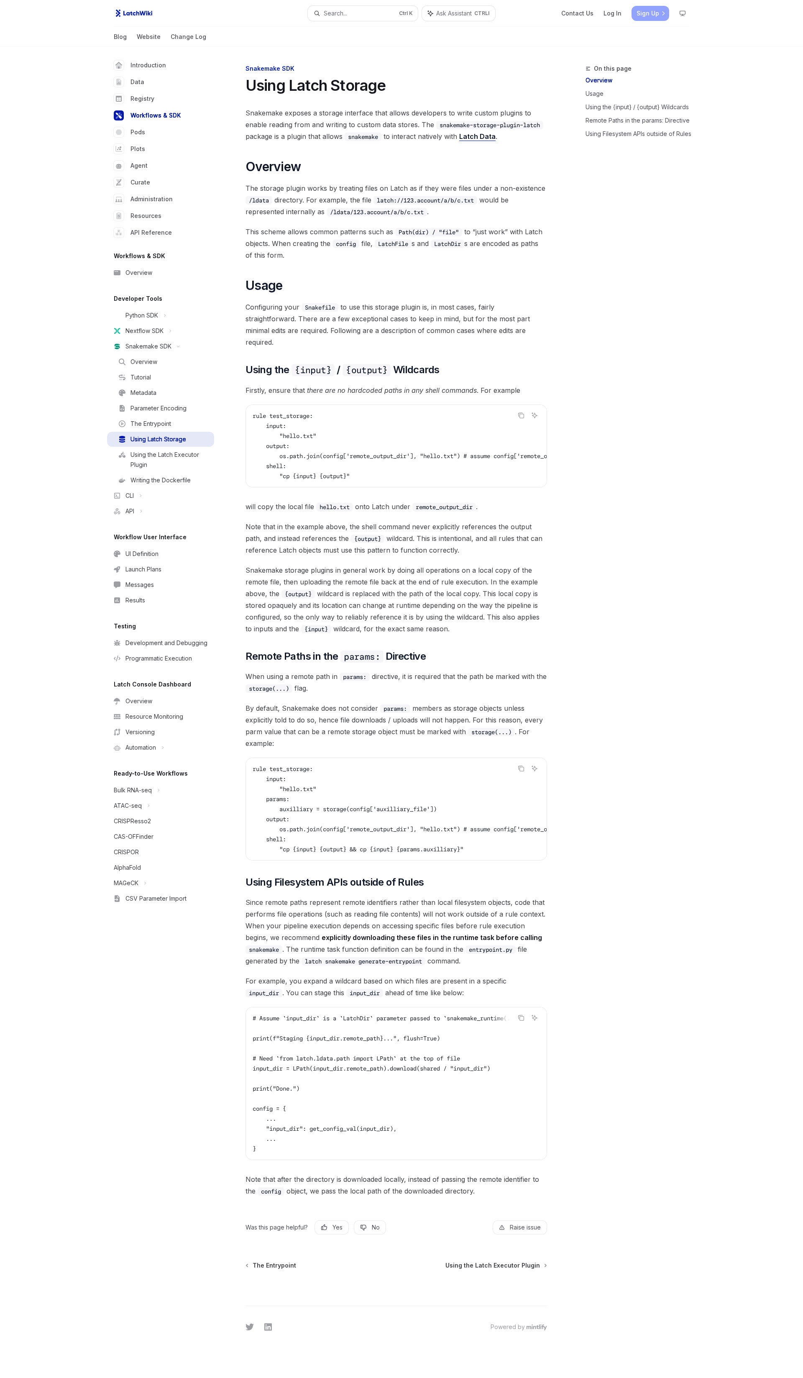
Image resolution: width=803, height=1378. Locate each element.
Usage (595, 93)
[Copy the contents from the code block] (521, 415)
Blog (120, 36)
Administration (151, 198)
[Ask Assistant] (534, 415)
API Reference (151, 232)
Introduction (148, 65)
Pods (137, 132)
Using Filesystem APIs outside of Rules (638, 133)
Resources (145, 215)
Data (137, 81)
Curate (140, 182)
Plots (137, 148)
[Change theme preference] (682, 13)
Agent (139, 165)
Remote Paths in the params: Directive (638, 120)
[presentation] (396, 446)
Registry (142, 98)
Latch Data (477, 136)
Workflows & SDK (155, 115)
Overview (599, 80)
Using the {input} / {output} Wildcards (637, 106)
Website (149, 36)
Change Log (188, 36)
